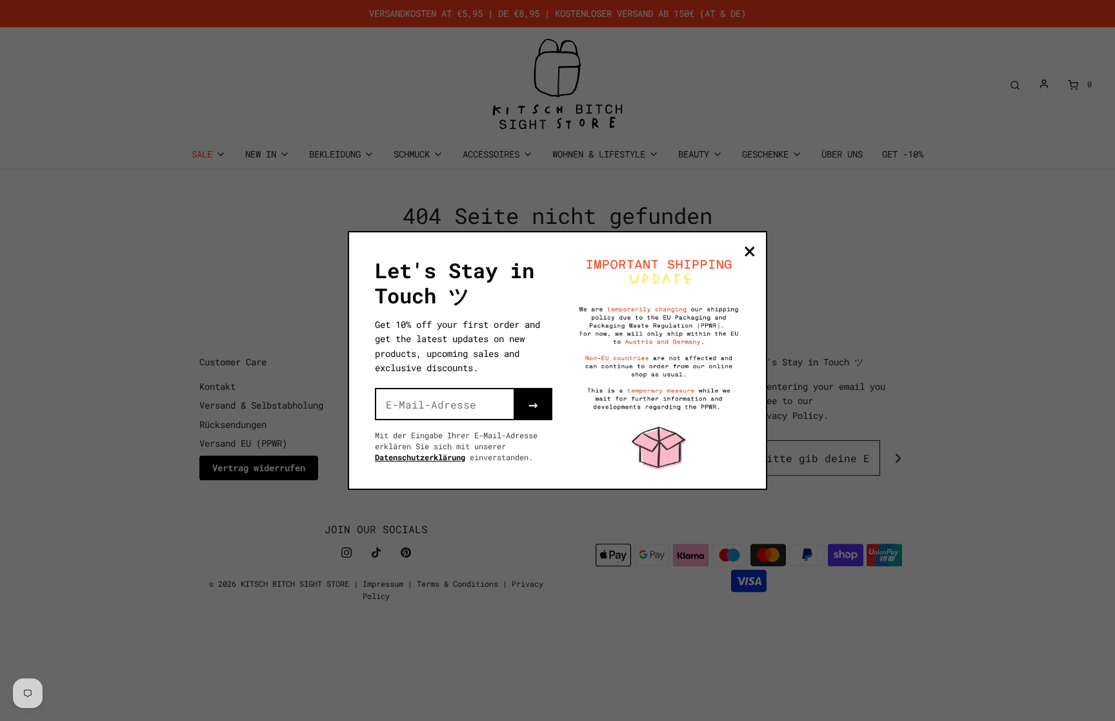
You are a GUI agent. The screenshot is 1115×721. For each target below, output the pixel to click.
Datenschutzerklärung (420, 457)
